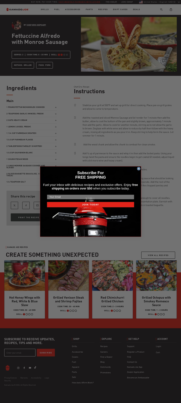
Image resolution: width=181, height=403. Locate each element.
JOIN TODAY (90, 204)
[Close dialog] (138, 168)
